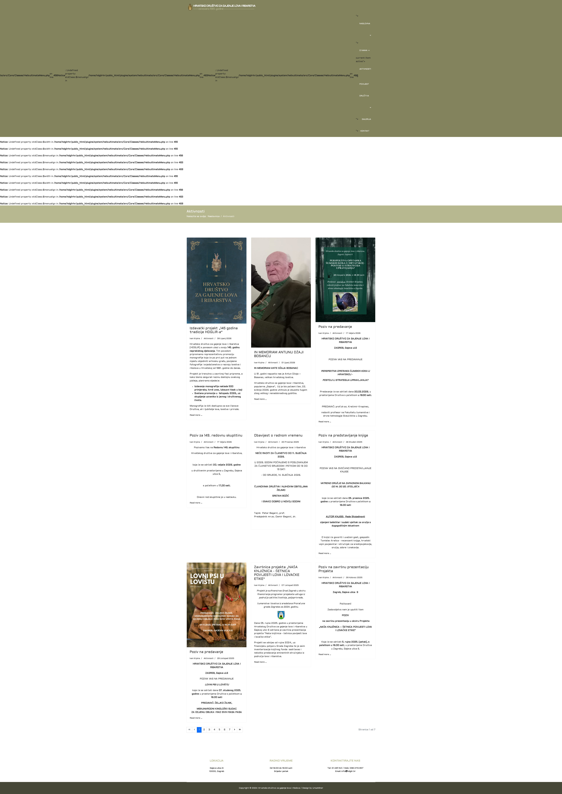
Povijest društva (364, 90)
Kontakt (364, 131)
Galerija (366, 119)
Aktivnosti (365, 69)
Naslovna (364, 24)
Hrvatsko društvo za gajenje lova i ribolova (279, 788)
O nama (363, 50)
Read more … (196, 415)
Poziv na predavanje (335, 327)
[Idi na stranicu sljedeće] (234, 729)
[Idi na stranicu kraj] (240, 729)
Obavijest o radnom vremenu (278, 435)
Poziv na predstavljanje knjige (343, 435)
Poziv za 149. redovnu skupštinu (216, 435)
